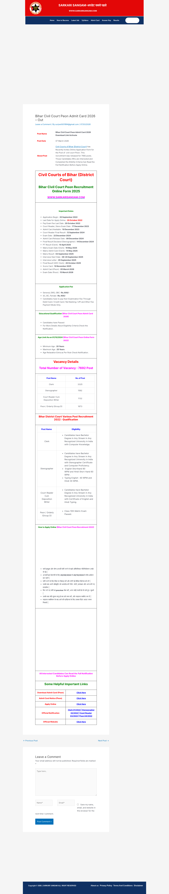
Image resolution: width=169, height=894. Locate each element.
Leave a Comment (43, 124)
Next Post (103, 740)
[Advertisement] (66, 50)
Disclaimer (138, 885)
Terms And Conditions (123, 885)
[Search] (137, 20)
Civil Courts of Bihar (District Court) (71, 146)
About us (95, 885)
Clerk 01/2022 (74, 710)
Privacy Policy (106, 885)
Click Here (81, 722)
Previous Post (30, 740)
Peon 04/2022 (85, 716)
